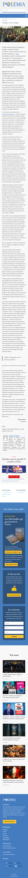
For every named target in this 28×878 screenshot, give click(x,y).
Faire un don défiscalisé (9, 821)
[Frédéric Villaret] (5, 440)
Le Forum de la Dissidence (9, 848)
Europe (19, 25)
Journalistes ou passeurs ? (8, 114)
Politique (5, 829)
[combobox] (14, 10)
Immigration (11, 481)
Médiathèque (6, 839)
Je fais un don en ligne (14, 595)
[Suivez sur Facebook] (7, 866)
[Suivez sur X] (15, 863)
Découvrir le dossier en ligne (13, 552)
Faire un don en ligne (11, 564)
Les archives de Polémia (9, 854)
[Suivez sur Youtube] (15, 866)
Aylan (17, 54)
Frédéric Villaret (8, 25)
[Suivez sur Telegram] (6, 863)
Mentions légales (14, 876)
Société (4, 831)
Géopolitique (22, 25)
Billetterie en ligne (14, 476)
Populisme (17, 481)
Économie (5, 835)
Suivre (10, 863)
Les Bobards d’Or (7, 846)
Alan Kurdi (9, 479)
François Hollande (16, 479)
